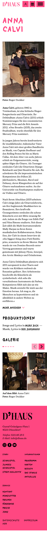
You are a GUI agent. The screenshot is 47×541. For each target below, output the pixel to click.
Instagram (5, 445)
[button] (25, 4)
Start (5, 454)
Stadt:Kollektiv (12, 471)
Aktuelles (30, 476)
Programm (30, 460)
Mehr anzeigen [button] (12, 307)
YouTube (15, 445)
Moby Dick (31, 325)
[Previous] (35, 347)
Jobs (5, 511)
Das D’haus (31, 472)
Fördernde (8, 503)
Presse (6, 507)
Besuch (29, 468)
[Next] (41, 347)
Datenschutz (11, 520)
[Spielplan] (32, 4)
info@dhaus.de (19, 438)
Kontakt (7, 491)
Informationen (32, 454)
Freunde (7, 499)
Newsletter (9, 495)
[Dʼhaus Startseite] (11, 4)
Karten (28, 464)
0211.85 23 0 (17, 435)
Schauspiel (9, 460)
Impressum (31, 520)
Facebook (10, 445)
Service (6, 485)
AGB (5, 523)
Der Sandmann (30, 329)
